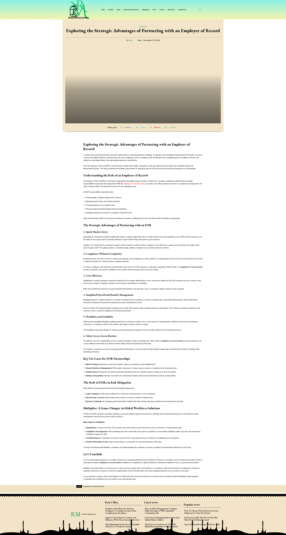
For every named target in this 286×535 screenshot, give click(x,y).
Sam (131, 40)
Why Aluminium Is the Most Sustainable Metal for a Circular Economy (122, 525)
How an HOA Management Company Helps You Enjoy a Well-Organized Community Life (161, 510)
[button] (200, 10)
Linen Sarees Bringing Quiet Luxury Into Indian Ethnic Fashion (162, 518)
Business (143, 27)
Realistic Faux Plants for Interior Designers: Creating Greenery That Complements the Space (120, 510)
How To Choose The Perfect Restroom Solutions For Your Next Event (201, 511)
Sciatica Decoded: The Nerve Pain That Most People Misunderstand (201, 518)
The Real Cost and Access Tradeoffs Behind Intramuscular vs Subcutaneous (161, 525)
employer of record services (93, 486)
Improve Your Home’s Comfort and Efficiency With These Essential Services (122, 518)
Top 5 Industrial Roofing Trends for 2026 (202, 524)
